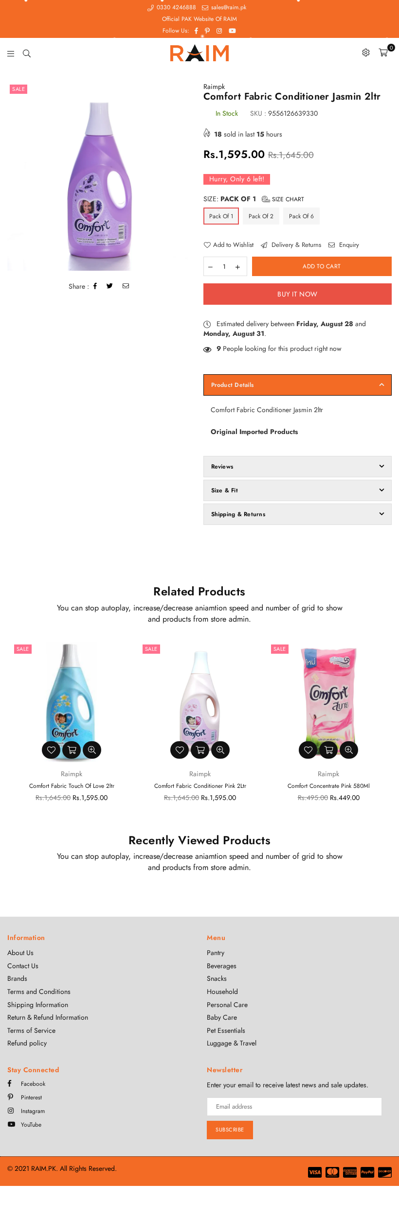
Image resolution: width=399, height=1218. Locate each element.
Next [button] (383, 731)
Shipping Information (37, 1004)
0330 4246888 (175, 7)
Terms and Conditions (39, 991)
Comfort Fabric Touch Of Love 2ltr (71, 786)
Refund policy (27, 1043)
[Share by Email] (126, 286)
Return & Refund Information (47, 1017)
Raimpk (214, 86)
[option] (101, 176)
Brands (17, 978)
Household (222, 991)
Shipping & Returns (238, 514)
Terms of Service (31, 1030)
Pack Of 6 (301, 216)
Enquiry (348, 245)
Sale (18, 89)
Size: (253, 199)
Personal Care (227, 1004)
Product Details (232, 385)
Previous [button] (15, 731)
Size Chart (287, 199)
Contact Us (22, 966)
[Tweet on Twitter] (110, 286)
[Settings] (366, 52)
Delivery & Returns (295, 245)
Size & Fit (224, 490)
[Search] (26, 52)
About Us (20, 952)
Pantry (215, 952)
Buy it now (297, 294)
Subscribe (230, 1129)
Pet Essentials (226, 1030)
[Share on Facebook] (95, 286)
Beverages (221, 966)
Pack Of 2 (261, 216)
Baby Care (222, 1017)
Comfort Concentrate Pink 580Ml (329, 786)
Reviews (222, 466)
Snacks (217, 978)
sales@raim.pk (227, 7)
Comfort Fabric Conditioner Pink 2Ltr (200, 786)
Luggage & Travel (231, 1043)
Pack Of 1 (221, 216)
